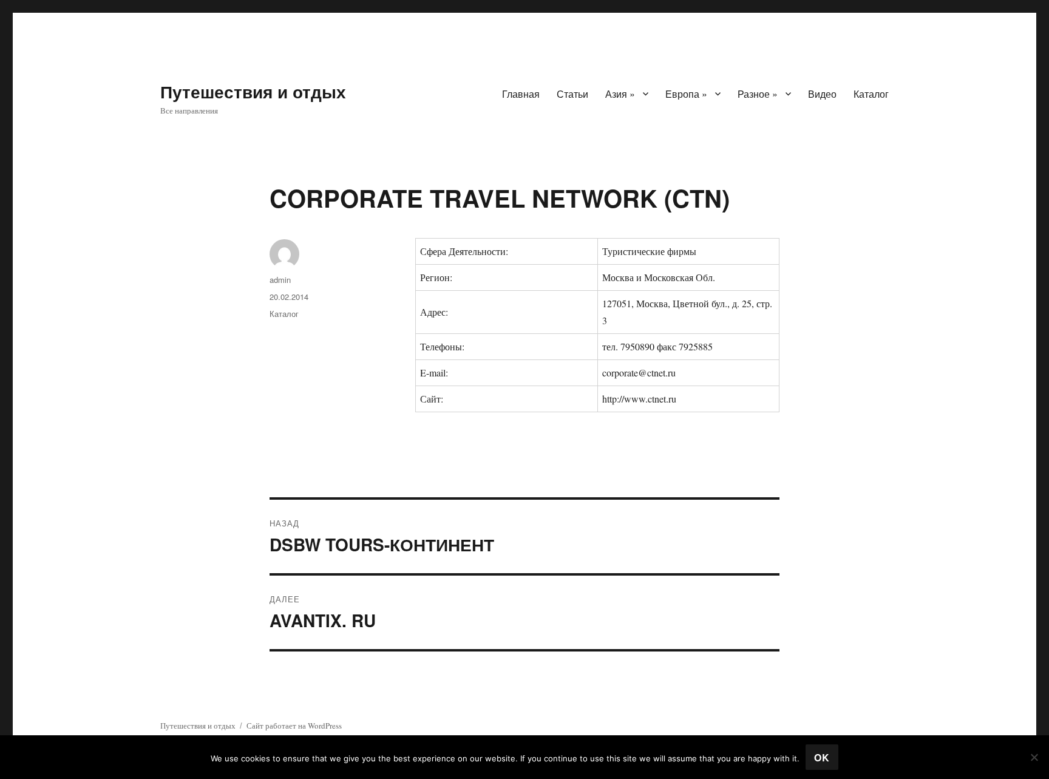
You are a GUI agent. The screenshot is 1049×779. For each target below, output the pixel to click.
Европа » (686, 94)
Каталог (871, 94)
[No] (1034, 757)
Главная (521, 94)
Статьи (572, 94)
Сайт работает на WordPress (294, 725)
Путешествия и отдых (253, 91)
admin (280, 279)
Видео (822, 94)
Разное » (758, 94)
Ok (822, 757)
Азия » (620, 94)
